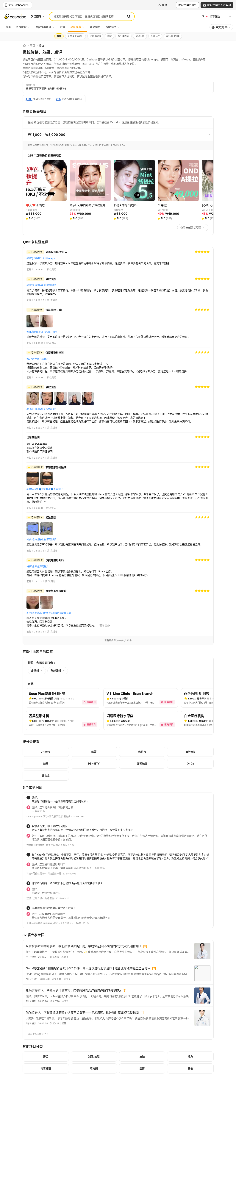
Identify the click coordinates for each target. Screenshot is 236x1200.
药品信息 (95, 27)
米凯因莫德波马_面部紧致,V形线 (42, 923)
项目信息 (76, 27)
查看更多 (104, 625)
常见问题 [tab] (139, 36)
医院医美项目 (43, 27)
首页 (8, 27)
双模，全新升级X (34, 898)
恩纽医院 (49, 898)
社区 (62, 27)
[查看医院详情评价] (118, 260)
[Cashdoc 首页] (24, 45)
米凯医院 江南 (67, 923)
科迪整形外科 (54, 873)
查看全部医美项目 (190, 227)
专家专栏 (111, 27)
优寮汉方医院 (53, 845)
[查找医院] (29, 27)
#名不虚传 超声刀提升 (37, 359)
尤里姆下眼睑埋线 (35, 845)
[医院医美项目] (54, 27)
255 (58, 99)
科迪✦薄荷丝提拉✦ (36, 873)
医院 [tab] (109, 36)
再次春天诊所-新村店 (60, 816)
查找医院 (21, 27)
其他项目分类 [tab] (172, 36)
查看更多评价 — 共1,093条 (118, 640)
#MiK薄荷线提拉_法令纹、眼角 (41, 332)
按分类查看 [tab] (123, 36)
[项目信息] (84, 27)
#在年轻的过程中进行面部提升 (41, 285)
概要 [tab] (59, 36)
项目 (32, 45)
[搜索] (129, 16)
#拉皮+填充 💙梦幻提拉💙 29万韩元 (45, 489)
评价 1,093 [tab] (95, 36)
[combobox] (221, 27)
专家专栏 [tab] (155, 36)
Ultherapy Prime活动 (37, 816)
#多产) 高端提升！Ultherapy (40, 258)
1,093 (29, 99)
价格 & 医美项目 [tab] (75, 36)
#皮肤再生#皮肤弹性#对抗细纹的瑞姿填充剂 (48, 613)
